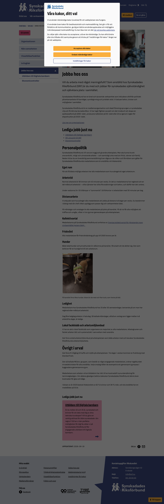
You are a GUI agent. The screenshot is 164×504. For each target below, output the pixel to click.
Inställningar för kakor (82, 61)
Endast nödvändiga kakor (82, 55)
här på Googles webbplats (104, 30)
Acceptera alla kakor (82, 48)
